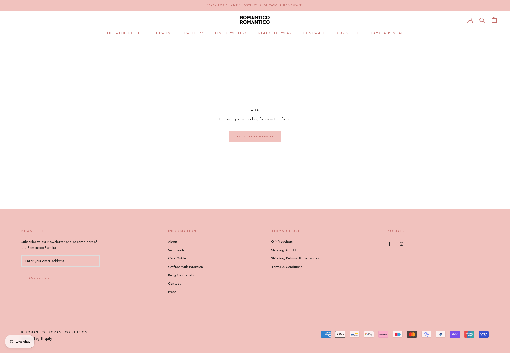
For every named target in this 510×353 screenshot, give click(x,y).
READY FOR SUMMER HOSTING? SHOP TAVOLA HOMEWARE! (255, 5)
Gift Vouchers (282, 241)
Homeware (314, 33)
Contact (174, 283)
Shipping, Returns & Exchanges (295, 258)
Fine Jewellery (231, 33)
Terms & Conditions (286, 267)
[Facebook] (389, 243)
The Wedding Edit (125, 33)
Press (172, 292)
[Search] (482, 20)
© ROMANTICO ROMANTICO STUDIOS (54, 332)
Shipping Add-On (284, 250)
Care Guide (177, 258)
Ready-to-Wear (275, 33)
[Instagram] (401, 243)
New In (163, 33)
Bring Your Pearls (181, 275)
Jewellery (193, 33)
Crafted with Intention (185, 267)
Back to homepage (255, 136)
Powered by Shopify (36, 339)
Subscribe (39, 277)
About (172, 241)
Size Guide (176, 250)
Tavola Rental (387, 33)
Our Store (348, 33)
